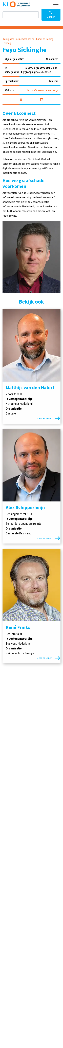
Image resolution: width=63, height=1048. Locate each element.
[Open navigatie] (55, 4)
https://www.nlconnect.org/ (42, 90)
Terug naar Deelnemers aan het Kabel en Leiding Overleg (28, 41)
